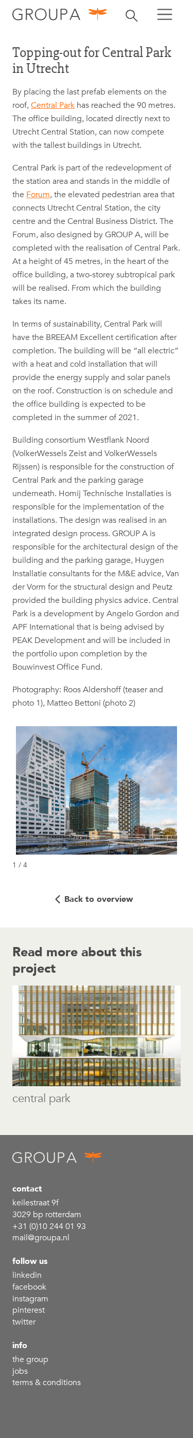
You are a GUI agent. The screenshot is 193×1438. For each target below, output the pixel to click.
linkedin (27, 1275)
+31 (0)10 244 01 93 (49, 1226)
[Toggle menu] (165, 14)
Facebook (29, 1287)
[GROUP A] (60, 14)
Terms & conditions (46, 1382)
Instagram (30, 1298)
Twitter (24, 1322)
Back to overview (98, 899)
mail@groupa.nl (40, 1237)
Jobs (20, 1371)
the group (30, 1359)
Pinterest (28, 1310)
